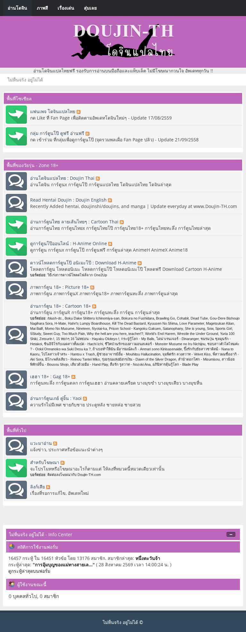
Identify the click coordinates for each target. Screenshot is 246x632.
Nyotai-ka (99, 328)
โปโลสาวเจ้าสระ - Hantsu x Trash (68, 354)
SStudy (35, 334)
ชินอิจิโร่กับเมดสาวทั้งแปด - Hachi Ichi (73, 344)
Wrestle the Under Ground (197, 334)
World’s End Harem (160, 334)
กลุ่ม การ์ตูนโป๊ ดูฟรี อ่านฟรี (58, 133)
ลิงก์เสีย (38, 487)
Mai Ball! (36, 328)
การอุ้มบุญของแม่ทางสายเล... (64, 564)
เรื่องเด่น (66, 8)
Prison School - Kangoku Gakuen (135, 328)
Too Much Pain (73, 334)
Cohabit (183, 318)
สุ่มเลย (90, 8)
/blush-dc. (55, 318)
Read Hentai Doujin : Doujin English (69, 200)
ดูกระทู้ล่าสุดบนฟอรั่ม (29, 571)
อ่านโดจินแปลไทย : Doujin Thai (63, 178)
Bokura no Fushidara (137, 318)
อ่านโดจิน (17, 8)
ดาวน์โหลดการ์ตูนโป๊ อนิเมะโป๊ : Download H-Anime (84, 263)
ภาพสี (42, 8)
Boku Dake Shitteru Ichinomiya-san (92, 318)
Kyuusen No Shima (162, 323)
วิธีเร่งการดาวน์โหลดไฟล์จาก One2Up (77, 275)
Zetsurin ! (46, 339)
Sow (210, 328)
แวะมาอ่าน (41, 443)
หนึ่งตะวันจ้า (147, 558)
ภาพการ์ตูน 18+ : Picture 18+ (60, 287)
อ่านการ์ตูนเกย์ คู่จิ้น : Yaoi (56, 398)
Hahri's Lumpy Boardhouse (89, 323)
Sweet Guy (51, 334)
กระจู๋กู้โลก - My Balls (137, 339)
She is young (195, 328)
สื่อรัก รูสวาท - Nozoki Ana (130, 364)
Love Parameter (191, 323)
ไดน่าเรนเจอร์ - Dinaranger (177, 339)
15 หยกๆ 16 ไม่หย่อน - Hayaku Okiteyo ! (87, 339)
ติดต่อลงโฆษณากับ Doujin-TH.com (74, 475)
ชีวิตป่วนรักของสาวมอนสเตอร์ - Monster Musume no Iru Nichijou (155, 344)
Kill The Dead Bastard (129, 323)
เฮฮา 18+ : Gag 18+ (50, 376)
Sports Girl (223, 328)
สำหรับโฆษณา (45, 462)
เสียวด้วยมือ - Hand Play (89, 364)
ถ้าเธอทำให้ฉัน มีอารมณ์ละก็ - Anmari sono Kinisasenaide (137, 349)
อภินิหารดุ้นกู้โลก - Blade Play (175, 364)
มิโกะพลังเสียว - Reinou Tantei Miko (72, 359)
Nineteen (83, 328)
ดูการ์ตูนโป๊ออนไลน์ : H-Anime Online (69, 243)
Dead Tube (199, 318)
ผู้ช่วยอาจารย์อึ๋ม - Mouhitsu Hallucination (128, 354)
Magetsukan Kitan (220, 323)
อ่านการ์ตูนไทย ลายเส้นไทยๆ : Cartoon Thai (75, 222)
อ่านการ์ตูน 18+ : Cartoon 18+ (61, 306)
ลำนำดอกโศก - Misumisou (199, 359)
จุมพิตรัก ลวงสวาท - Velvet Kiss (186, 354)
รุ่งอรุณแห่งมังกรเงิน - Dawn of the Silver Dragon (139, 359)
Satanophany (173, 328)
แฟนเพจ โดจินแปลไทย (53, 111)
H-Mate (60, 323)
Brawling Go (165, 318)
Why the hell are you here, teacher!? (115, 334)
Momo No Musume (59, 328)
